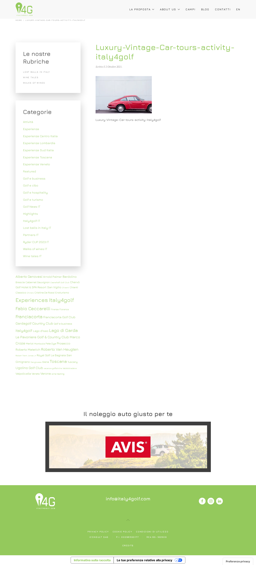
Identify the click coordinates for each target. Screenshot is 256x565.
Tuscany (72, 361)
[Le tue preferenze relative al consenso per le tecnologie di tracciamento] (238, 561)
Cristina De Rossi (44, 292)
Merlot (30, 343)
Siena (45, 361)
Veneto (36, 373)
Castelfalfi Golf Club (59, 282)
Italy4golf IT (31, 220)
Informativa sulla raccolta (92, 560)
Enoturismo (62, 292)
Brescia (20, 282)
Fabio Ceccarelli (33, 308)
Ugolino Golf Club (29, 368)
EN (238, 9)
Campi (190, 9)
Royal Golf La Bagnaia (51, 355)
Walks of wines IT (35, 249)
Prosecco (63, 343)
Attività (28, 121)
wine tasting (58, 373)
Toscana (58, 361)
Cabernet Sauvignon (37, 282)
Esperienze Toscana (37, 157)
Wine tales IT (32, 256)
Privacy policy (98, 531)
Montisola (39, 343)
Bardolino (70, 276)
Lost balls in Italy (36, 72)
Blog (205, 9)
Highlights (30, 213)
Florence (64, 309)
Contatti (223, 9)
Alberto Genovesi (29, 276)
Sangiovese (36, 362)
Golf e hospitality (35, 192)
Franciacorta (29, 316)
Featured (29, 171)
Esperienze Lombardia (39, 143)
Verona (45, 373)
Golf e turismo (33, 199)
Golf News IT (31, 206)
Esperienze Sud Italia (38, 150)
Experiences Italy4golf (45, 300)
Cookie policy (122, 531)
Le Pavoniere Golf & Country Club (42, 337)
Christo (30, 293)
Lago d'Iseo (40, 330)
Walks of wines (34, 83)
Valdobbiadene (70, 368)
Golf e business (34, 178)
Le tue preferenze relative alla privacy (144, 560)
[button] (128, 520)
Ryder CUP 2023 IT (36, 242)
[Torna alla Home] (24, 9)
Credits (128, 545)
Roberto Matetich (28, 349)
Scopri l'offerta (128, 446)
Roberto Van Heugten (59, 349)
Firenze (55, 309)
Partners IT (31, 234)
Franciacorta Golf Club (59, 317)
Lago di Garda (63, 330)
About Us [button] (168, 9)
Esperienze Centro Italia (40, 136)
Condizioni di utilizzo (152, 531)
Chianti (65, 287)
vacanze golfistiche (53, 368)
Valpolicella (23, 373)
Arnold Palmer (52, 276)
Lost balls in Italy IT (37, 227)
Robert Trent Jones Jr (26, 355)
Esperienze (31, 129)
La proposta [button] (140, 9)
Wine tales (31, 77)
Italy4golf (24, 330)
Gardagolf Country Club (34, 323)
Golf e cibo (30, 185)
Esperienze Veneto (36, 164)
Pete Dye (51, 343)
